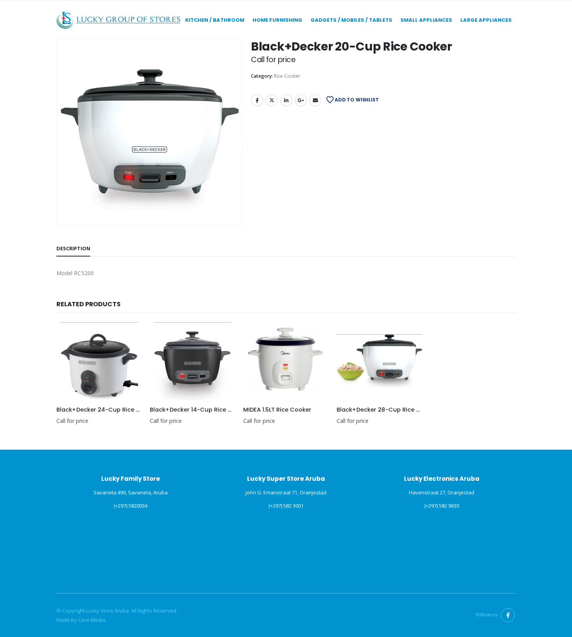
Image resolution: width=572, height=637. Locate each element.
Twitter (271, 100)
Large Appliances (486, 20)
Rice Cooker (287, 76)
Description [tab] (73, 248)
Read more (129, 335)
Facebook (257, 100)
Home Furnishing (277, 20)
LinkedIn (286, 100)
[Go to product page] (99, 361)
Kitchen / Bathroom (214, 20)
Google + (301, 100)
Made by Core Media (80, 619)
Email (315, 100)
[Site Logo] (118, 20)
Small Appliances (426, 20)
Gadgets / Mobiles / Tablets (351, 20)
